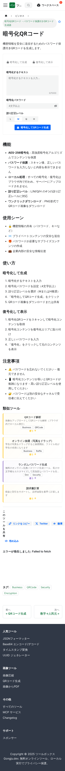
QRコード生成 (11, 681)
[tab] (17, 62)
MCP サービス (12, 712)
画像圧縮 (8, 675)
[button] (55, 106)
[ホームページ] (6, 16)
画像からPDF (11, 686)
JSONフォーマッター (16, 638)
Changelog (10, 717)
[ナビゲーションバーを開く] (5, 5)
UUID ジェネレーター (16, 655)
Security (45, 587)
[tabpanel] (32, 99)
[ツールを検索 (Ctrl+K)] (28, 5)
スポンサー (10, 738)
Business (17, 587)
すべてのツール (12, 706)
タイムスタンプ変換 (15, 649)
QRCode (31, 587)
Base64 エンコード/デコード (21, 644)
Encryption (10, 593)
